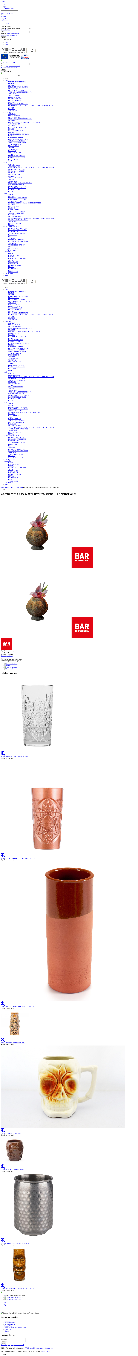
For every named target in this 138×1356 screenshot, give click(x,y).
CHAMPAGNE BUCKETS (16, 117)
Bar (6, 193)
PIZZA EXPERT (13, 159)
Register (7, 30)
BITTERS (11, 225)
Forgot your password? (13, 33)
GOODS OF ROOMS (15, 99)
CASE (10, 161)
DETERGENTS (13, 268)
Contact (7, 44)
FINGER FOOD (13, 263)
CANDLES (11, 102)
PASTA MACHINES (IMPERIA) (18, 134)
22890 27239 (19, 1297)
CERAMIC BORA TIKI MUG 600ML (13, 1169)
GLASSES (11, 125)
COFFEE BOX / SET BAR (16, 169)
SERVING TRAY (13, 149)
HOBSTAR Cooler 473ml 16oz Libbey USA (14, 756)
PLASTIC (11, 257)
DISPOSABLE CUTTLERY (17, 258)
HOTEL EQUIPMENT (15, 100)
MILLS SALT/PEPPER (15, 130)
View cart (3, 16)
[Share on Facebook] (11, 664)
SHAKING (11, 208)
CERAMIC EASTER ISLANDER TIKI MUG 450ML (17, 1289)
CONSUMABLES (14, 174)
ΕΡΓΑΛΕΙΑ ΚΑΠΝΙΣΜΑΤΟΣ (17, 228)
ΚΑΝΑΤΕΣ (11, 191)
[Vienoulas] (19, 53)
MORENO (11, 164)
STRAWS (11, 260)
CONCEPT (11, 246)
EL (4, 1)
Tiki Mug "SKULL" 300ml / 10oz (11, 1133)
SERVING (11, 238)
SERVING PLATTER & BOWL (18, 241)
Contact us (8, 1329)
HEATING (11, 109)
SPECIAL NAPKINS (14, 95)
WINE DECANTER (14, 144)
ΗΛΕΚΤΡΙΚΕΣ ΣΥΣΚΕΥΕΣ (17, 188)
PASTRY (11, 136)
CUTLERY (11, 85)
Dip (9, 236)
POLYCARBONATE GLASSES (18, 87)
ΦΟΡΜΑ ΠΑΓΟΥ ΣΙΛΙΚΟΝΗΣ (18, 220)
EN (2, 1)
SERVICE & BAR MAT (15, 201)
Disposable (8, 252)
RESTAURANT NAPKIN (16, 156)
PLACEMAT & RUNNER (16, 240)
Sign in (3, 30)
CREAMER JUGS (14, 166)
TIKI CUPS (19, 487)
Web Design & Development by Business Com (39, 1348)
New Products (9, 273)
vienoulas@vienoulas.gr (13, 1299)
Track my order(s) (6, 28)
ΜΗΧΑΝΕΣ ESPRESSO (16, 184)
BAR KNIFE (12, 215)
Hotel (6, 80)
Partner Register (5, 1345)
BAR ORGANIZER (14, 223)
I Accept (3, 1354)
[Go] (30, 28)
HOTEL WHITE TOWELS (16, 90)
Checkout (3, 18)
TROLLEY (11, 147)
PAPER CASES (13, 262)
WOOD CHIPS (13, 272)
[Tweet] (7, 665)
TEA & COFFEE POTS (15, 178)
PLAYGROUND (13, 231)
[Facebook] (5, 1303)
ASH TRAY (12, 94)
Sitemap (7, 1331)
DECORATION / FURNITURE (18, 104)
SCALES (11, 154)
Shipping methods (10, 1324)
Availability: (4, 654)
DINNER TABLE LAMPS (16, 157)
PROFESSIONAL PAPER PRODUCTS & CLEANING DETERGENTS (30, 105)
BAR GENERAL (13, 206)
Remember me (7, 39)
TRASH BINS (12, 181)
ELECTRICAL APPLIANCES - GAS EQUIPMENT (24, 122)
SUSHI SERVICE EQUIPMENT (18, 233)
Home (6, 42)
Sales (6, 275)
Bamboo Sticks (12, 235)
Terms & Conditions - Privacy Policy (15, 1327)
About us (7, 1321)
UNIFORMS (12, 151)
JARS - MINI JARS (14, 243)
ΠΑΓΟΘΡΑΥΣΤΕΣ (14, 189)
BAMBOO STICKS (14, 265)
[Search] (19, 75)
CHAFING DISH (13, 88)
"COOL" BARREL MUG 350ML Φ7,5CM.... (15, 1243)
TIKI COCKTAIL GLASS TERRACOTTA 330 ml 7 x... (18, 1006)
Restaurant (8, 112)
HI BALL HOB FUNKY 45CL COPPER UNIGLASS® (18, 858)
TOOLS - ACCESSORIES (16, 141)
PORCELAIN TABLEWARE (17, 82)
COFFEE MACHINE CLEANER (18, 186)
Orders (7, 23)
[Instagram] (5, 6)
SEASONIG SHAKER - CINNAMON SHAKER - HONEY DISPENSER (31, 167)
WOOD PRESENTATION (16, 245)
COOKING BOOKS (14, 152)
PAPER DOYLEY (14, 255)
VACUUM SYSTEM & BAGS (17, 142)
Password (3, 33)
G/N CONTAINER (14, 124)
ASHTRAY (11, 114)
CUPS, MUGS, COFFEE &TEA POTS (20, 92)
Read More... (46, 1351)
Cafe (6, 162)
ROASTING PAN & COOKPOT (18, 139)
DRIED (10, 270)
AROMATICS (12, 110)
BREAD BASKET (14, 97)
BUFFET (11, 83)
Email (2, 31)
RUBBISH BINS (13, 146)
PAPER (10, 253)
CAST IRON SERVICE (15, 248)
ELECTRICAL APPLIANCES (17, 198)
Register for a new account (9, 35)
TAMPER (11, 179)
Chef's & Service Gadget (12, 226)
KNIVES (11, 129)
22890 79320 (10, 8)
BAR (6, 487)
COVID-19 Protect (10, 250)
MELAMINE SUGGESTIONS (17, 230)
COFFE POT (12, 173)
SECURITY (12, 107)
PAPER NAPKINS (14, 132)
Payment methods (10, 1322)
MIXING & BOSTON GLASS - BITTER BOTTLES (24, 203)
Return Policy (9, 1326)
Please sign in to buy (7, 656)
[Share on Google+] (11, 667)
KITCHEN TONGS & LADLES (18, 127)
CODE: (3, 652)
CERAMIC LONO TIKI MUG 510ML (13, 1043)
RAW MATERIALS (14, 209)
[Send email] (9, 669)
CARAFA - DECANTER (16, 213)
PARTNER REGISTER (8, 62)
